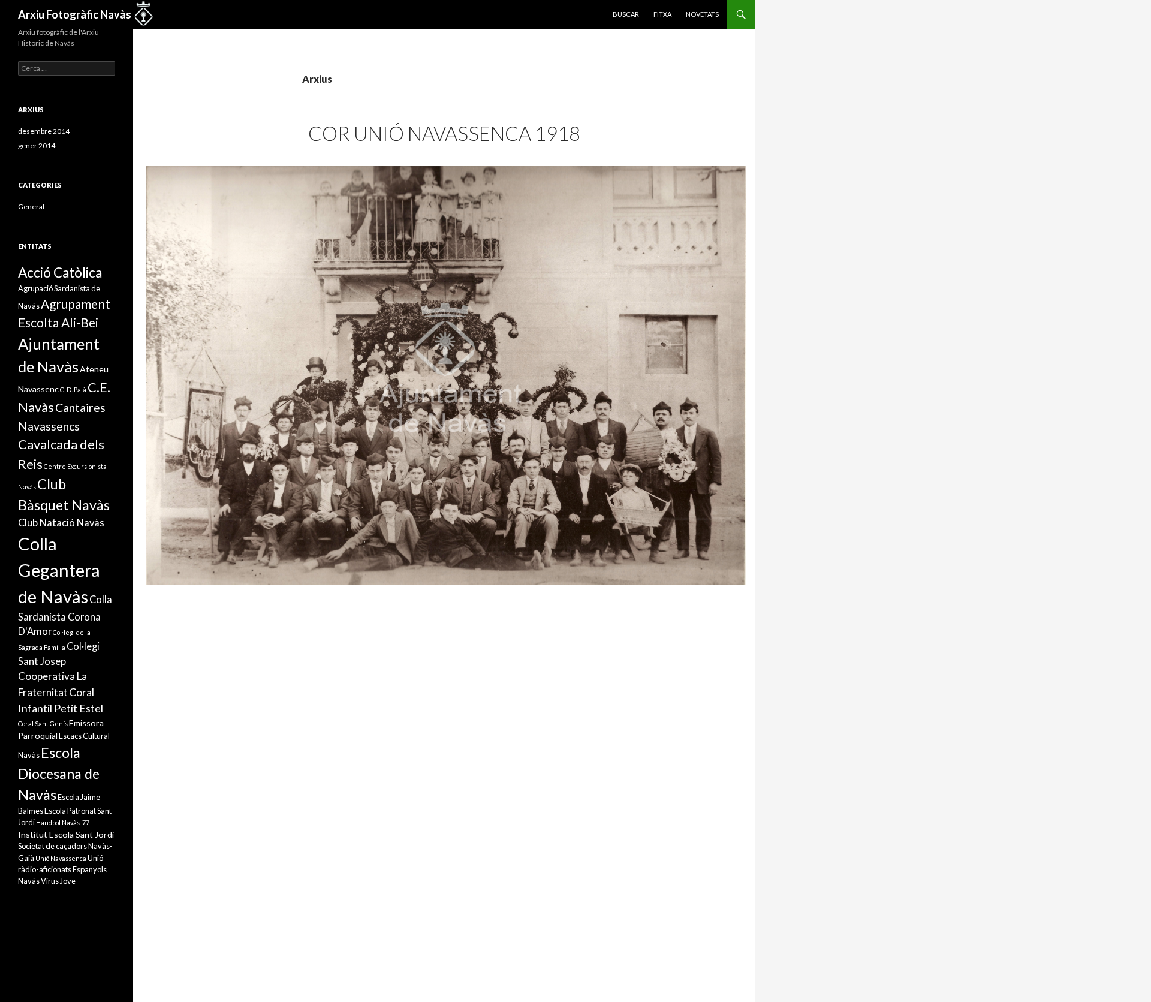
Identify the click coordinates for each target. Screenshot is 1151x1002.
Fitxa (662, 14)
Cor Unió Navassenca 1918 (444, 133)
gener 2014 (36, 145)
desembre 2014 (44, 131)
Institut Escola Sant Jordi (66, 834)
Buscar (626, 14)
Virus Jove (58, 881)
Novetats (702, 14)
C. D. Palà (73, 389)
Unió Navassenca (60, 858)
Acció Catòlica (60, 272)
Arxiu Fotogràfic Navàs (74, 14)
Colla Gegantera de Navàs (59, 570)
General (31, 206)
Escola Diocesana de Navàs (59, 773)
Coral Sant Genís (43, 723)
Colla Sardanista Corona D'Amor (65, 615)
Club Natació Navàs (61, 522)
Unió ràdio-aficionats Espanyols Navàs (62, 869)
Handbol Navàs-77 (62, 822)
